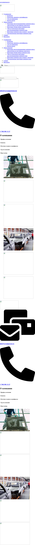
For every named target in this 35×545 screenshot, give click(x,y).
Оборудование (8, 48)
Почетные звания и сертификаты (17, 43)
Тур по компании (12, 44)
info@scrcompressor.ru (8, 91)
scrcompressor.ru (5, 2)
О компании (7, 39)
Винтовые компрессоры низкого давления (20, 57)
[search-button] (17, 78)
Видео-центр (11, 46)
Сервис (6, 60)
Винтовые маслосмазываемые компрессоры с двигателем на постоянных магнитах (21, 50)
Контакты (7, 62)
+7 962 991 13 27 (5, 131)
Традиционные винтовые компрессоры (19, 59)
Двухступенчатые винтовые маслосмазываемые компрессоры (17, 55)
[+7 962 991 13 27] (17, 128)
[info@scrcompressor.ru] (17, 340)
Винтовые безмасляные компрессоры (18, 52)
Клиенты (10, 41)
